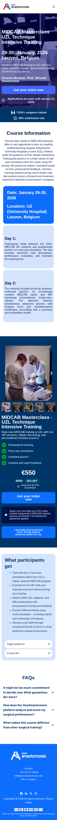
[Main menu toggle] (53, 6)
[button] (5, 373)
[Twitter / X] (30, 793)
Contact (28, 768)
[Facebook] (21, 793)
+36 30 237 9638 (28, 772)
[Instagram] (35, 793)
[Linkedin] (26, 793)
